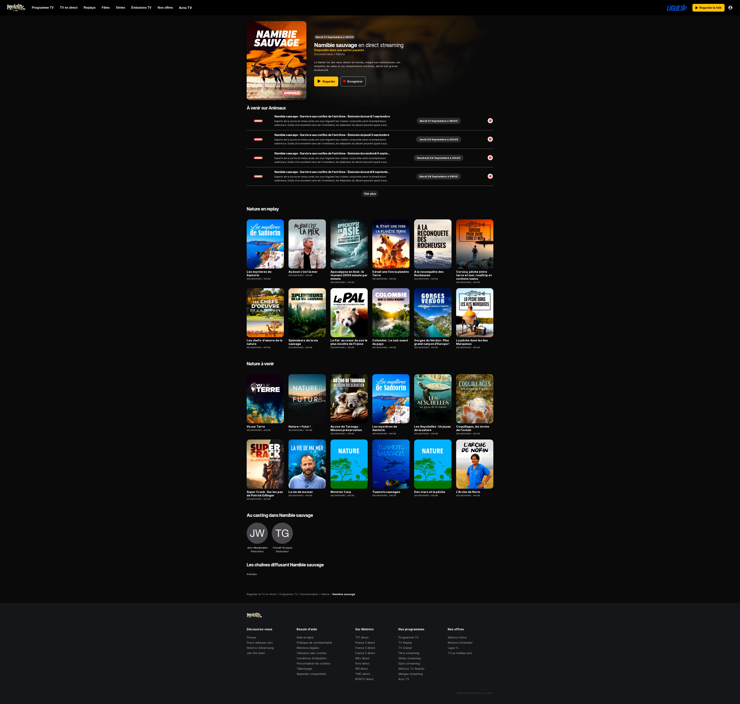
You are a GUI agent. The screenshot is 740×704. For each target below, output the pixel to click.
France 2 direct (365, 642)
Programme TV (408, 637)
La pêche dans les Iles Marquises (472, 342)
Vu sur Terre (256, 426)
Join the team (256, 653)
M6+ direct (362, 658)
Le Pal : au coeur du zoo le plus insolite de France (348, 342)
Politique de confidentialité (314, 642)
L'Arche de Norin (468, 492)
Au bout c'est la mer (303, 272)
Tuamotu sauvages (386, 492)
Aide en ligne (305, 637)
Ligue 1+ (453, 648)
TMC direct (362, 674)
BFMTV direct (364, 679)
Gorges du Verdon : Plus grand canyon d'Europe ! (431, 342)
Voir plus (370, 193)
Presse (251, 637)
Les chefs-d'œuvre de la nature (264, 342)
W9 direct (361, 668)
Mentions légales (308, 648)
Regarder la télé (710, 7)
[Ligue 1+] (677, 7)
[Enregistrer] (490, 121)
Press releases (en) (260, 642)
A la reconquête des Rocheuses (429, 273)
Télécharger (304, 668)
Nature (340, 54)
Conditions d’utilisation (311, 658)
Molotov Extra (457, 637)
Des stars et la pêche (429, 492)
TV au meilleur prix (460, 653)
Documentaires (324, 54)
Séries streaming (409, 658)
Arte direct (362, 663)
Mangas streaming (410, 674)
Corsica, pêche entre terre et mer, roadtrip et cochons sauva (474, 275)
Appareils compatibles (311, 674)
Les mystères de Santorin (259, 273)
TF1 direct (362, 637)
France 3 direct (365, 648)
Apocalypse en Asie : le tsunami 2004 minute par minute (348, 275)
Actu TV (403, 679)
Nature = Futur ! (299, 426)
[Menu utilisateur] (730, 7)
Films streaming (408, 653)
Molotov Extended (460, 642)
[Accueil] (16, 8)
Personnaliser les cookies (313, 663)
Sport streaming (409, 663)
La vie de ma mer (300, 492)
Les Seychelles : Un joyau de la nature (432, 428)
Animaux (252, 574)
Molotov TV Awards (411, 668)
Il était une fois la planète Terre (390, 273)
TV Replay (405, 642)
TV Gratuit (405, 648)
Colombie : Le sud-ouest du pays (390, 342)
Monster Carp (340, 492)
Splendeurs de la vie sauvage (303, 342)
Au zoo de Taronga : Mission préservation (346, 428)
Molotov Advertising (260, 648)
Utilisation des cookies (312, 653)
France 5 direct (365, 653)
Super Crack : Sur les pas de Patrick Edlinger (265, 493)
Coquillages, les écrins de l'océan (472, 428)
